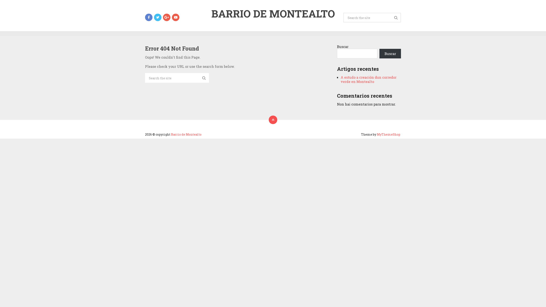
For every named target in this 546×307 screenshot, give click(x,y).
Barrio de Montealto (273, 14)
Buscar (343, 46)
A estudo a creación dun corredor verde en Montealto (368, 79)
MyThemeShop (388, 134)
